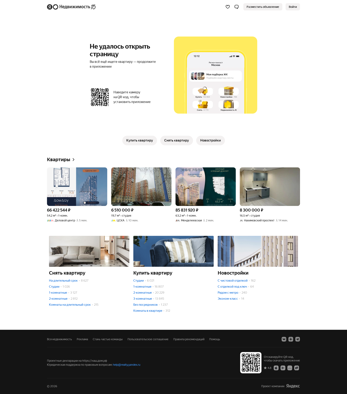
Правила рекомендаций (188, 339)
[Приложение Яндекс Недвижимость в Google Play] (283, 367)
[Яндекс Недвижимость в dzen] (290, 339)
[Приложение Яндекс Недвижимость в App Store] (276, 367)
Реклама (82, 339)
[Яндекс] (293, 386)
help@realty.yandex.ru (126, 364)
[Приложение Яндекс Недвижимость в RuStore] (296, 367)
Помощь (214, 339)
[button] (236, 6)
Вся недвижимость (59, 339)
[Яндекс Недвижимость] (71, 7)
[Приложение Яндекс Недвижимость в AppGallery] (289, 367)
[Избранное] (227, 6)
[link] (293, 6)
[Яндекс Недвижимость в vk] (284, 339)
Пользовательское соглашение (148, 339)
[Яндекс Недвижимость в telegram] (297, 339)
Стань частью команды (108, 339)
